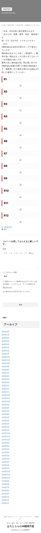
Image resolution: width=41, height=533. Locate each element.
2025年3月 (5, 385)
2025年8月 (5, 369)
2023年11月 (6, 436)
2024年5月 (5, 417)
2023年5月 (5, 455)
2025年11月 (6, 360)
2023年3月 (5, 462)
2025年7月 (5, 373)
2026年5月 (5, 341)
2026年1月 (5, 354)
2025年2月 (5, 389)
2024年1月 (5, 430)
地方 (5, 229)
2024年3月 (5, 423)
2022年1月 (5, 503)
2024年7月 (5, 411)
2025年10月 (6, 363)
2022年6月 (5, 490)
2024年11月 (6, 398)
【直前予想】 (8, 227)
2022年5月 (5, 493)
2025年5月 (5, 379)
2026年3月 (5, 347)
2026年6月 (5, 338)
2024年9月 (5, 404)
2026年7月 (5, 334)
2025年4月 (5, 382)
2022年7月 (5, 487)
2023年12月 (6, 433)
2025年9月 (5, 366)
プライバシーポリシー (25, 517)
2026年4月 (5, 344)
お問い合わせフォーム (10, 517)
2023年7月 (5, 449)
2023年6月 (5, 452)
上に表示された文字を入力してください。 (17, 291)
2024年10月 (6, 401)
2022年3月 (5, 497)
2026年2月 (5, 350)
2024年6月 (5, 414)
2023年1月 (5, 468)
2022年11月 (6, 474)
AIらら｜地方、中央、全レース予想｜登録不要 (20, 523)
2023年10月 (6, 439)
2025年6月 (5, 376)
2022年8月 (5, 484)
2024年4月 (5, 420)
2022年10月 (6, 478)
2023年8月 (5, 446)
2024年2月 (5, 427)
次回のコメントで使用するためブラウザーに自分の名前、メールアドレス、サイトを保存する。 (20, 282)
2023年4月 (5, 458)
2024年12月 (6, 395)
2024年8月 (5, 408)
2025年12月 (6, 357)
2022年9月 (5, 481)
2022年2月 (5, 500)
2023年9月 (5, 443)
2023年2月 (5, 465)
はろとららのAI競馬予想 (20, 526)
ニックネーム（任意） (10, 272)
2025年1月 (5, 392)
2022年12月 (6, 471)
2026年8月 (5, 331)
